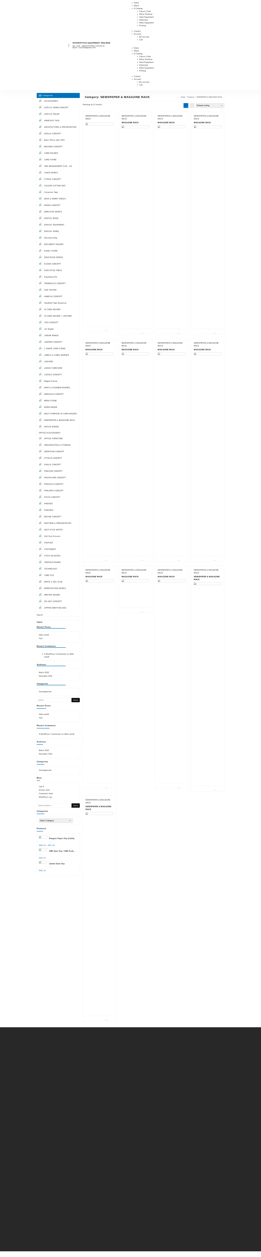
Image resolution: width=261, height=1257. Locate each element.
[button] (166, 45)
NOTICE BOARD (51, 427)
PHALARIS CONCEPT (54, 491)
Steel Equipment (146, 17)
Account (137, 34)
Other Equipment (146, 23)
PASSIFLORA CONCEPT (55, 478)
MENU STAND (50, 401)
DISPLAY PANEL (51, 231)
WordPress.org (45, 797)
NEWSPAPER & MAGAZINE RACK (59, 420)
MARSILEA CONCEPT (54, 394)
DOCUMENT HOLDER (53, 244)
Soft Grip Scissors (52, 536)
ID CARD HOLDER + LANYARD (58, 316)
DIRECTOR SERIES (53, 212)
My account (144, 37)
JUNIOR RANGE (51, 336)
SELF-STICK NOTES (53, 530)
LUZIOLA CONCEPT (53, 375)
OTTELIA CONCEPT (53, 458)
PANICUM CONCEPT (53, 471)
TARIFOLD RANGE (52, 562)
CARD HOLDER (51, 153)
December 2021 (45, 676)
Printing (142, 26)
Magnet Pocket (50, 381)
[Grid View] (186, 105)
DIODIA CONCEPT (52, 205)
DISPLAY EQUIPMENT (54, 225)
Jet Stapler (49, 329)
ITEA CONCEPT (51, 322)
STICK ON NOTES (52, 556)
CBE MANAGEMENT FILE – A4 (58, 166)
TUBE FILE (49, 575)
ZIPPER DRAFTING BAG (55, 608)
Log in (41, 786)
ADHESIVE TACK (52, 121)
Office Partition (146, 14)
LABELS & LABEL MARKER (56, 355)
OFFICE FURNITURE (53, 439)
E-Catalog (138, 8)
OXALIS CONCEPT (52, 465)
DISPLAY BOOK (51, 218)
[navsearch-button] (209, 45)
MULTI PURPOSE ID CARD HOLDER (60, 414)
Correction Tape (51, 192)
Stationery (143, 20)
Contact (137, 31)
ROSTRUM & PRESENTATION (57, 523)
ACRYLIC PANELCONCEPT (56, 108)
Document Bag (50, 238)
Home (136, 3)
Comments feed (46, 793)
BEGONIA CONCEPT (53, 147)
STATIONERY (50, 549)
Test (41, 638)
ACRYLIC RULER (51, 114)
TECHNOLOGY (50, 569)
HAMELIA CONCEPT (53, 296)
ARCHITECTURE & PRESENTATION (60, 127)
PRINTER (48, 504)
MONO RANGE (50, 407)
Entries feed (44, 790)
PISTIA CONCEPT (52, 497)
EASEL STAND (51, 251)
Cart (141, 40)
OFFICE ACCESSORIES (49, 433)
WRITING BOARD (52, 595)
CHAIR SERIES (51, 173)
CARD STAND (50, 160)
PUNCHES (48, 510)
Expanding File (50, 277)
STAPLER (48, 543)
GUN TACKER (50, 290)
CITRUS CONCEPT (52, 179)
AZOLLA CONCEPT (52, 134)
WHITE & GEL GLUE (53, 582)
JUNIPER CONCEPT (53, 342)
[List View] (192, 105)
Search (40, 615)
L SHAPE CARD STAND (54, 349)
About (136, 6)
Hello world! (44, 635)
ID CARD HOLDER (52, 309)
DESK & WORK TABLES (55, 199)
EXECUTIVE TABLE (53, 270)
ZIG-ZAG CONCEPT (53, 601)
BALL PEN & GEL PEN (54, 140)
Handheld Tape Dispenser (55, 303)
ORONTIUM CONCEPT (54, 452)
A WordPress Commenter (55, 654)
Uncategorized (45, 692)
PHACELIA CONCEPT (53, 484)
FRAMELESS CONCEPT (55, 283)
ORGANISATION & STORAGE (57, 445)
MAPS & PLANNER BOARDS (57, 388)
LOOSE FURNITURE (53, 368)
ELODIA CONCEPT (52, 264)
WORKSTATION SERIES (55, 588)
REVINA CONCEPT (52, 517)
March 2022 (44, 672)
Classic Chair (145, 11)
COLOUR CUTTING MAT (55, 186)
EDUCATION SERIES (53, 257)
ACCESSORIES (51, 101)
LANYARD (48, 362)
